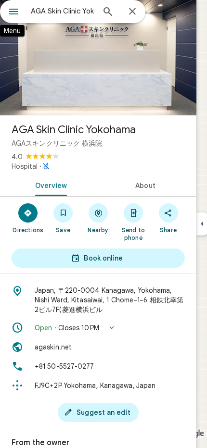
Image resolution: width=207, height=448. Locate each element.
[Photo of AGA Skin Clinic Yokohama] (98, 57)
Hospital (25, 166)
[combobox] (62, 11)
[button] (98, 327)
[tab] (49, 184)
